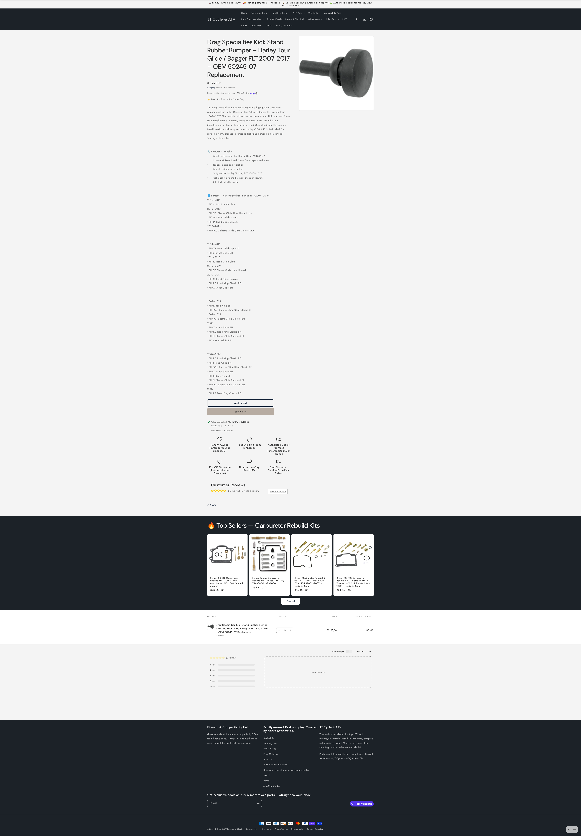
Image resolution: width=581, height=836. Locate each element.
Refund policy (251, 829)
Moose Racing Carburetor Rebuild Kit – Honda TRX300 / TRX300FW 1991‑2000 (268, 581)
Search (266, 775)
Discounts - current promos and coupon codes (286, 770)
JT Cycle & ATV (221, 829)
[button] (260, 13)
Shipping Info (270, 743)
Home (266, 780)
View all (290, 601)
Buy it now (240, 411)
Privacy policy (266, 829)
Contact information (315, 829)
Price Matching (270, 753)
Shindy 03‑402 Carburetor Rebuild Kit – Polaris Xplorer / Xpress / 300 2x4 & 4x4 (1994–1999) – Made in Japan (353, 582)
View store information (222, 430)
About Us (267, 759)
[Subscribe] (258, 803)
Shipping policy (297, 829)
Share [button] (213, 504)
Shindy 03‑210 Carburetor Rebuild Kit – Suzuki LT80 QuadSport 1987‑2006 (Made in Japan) (227, 582)
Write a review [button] (278, 491)
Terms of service (281, 829)
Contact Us (268, 737)
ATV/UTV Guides (271, 785)
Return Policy (269, 748)
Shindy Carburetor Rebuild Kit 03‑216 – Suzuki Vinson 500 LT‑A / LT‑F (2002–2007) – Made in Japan (310, 582)
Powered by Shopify (235, 829)
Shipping (211, 87)
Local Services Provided (275, 764)
